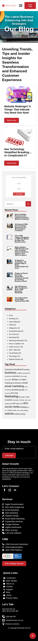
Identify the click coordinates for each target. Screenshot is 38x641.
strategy (23, 407)
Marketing (12, 337)
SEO (25, 403)
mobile (27, 397)
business (10, 372)
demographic (8, 379)
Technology (13, 356)
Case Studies (11, 581)
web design (24, 410)
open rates (28, 400)
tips (28, 407)
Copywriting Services (13, 521)
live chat (14, 393)
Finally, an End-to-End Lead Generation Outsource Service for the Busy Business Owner (21, 277)
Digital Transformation (14, 504)
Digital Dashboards (12, 527)
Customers (10, 578)
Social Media (13, 353)
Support (9, 589)
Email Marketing (14, 331)
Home (8, 595)
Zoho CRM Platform (13, 550)
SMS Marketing (11, 513)
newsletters (16, 400)
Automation (9, 369)
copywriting (8, 376)
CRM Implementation (13, 547)
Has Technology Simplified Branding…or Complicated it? (18, 152)
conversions (26, 373)
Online (22, 400)
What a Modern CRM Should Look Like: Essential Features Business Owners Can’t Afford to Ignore (21, 251)
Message (22, 397)
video (18, 410)
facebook (15, 390)
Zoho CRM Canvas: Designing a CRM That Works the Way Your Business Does (22, 239)
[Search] (28, 204)
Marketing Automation (16, 340)
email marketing (14, 386)
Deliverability (23, 376)
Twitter (14, 410)
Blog (15, 369)
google (21, 390)
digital (19, 379)
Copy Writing (13, 322)
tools (6, 410)
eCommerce (17, 383)
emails (26, 386)
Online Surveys (14, 347)
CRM (11, 325)
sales (18, 403)
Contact (9, 586)
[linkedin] (15, 490)
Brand (20, 369)
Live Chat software (12, 533)
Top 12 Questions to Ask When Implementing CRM (22, 299)
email (25, 383)
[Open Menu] (20, 5)
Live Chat (12, 334)
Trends (10, 410)
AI (9, 315)
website (9, 413)
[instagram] (9, 490)
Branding (12, 318)
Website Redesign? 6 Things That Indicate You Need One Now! (17, 109)
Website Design (14, 359)
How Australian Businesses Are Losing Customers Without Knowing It (22, 217)
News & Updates (15, 344)
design (15, 379)
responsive (8, 403)
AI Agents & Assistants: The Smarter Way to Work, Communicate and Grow (21, 264)
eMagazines (13, 328)
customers (16, 376)
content (19, 373)
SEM (21, 403)
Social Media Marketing (14, 519)
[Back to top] (33, 636)
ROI (13, 403)
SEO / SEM (13, 350)
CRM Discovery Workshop (16, 544)
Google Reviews (11, 524)
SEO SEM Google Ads (14, 507)
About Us (9, 584)
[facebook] (4, 490)
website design (20, 414)
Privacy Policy (11, 598)
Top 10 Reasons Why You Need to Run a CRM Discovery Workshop (21, 289)
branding (26, 369)
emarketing (8, 390)
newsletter (8, 400)
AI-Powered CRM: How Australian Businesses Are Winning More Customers (21, 227)
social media (12, 406)
